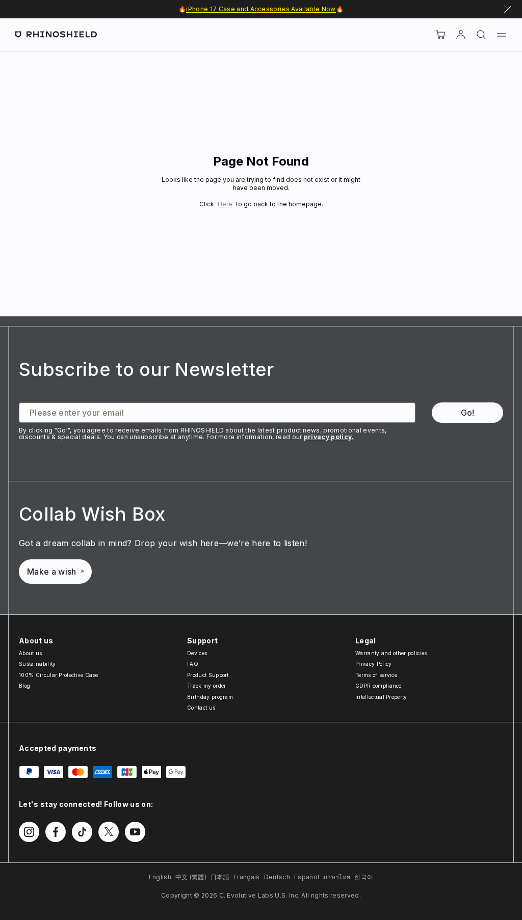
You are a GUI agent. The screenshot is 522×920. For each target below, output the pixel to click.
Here (225, 204)
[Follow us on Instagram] (29, 832)
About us (30, 653)
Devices (197, 653)
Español (306, 877)
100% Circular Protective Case (58, 675)
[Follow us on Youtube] (135, 832)
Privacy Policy (373, 664)
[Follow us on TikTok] (82, 832)
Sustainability (37, 664)
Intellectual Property (381, 697)
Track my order (206, 686)
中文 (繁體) (190, 877)
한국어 (363, 877)
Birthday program (210, 697)
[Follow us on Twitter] (108, 832)
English (160, 877)
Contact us (201, 708)
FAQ (192, 664)
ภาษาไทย (336, 877)
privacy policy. (329, 437)
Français (246, 877)
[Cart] (440, 34)
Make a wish (51, 571)
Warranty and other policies (391, 653)
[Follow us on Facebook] (55, 832)
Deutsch (277, 877)
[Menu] (502, 34)
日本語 (220, 877)
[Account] (461, 34)
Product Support (208, 675)
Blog (24, 686)
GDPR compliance (378, 686)
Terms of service (376, 675)
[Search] (481, 34)
